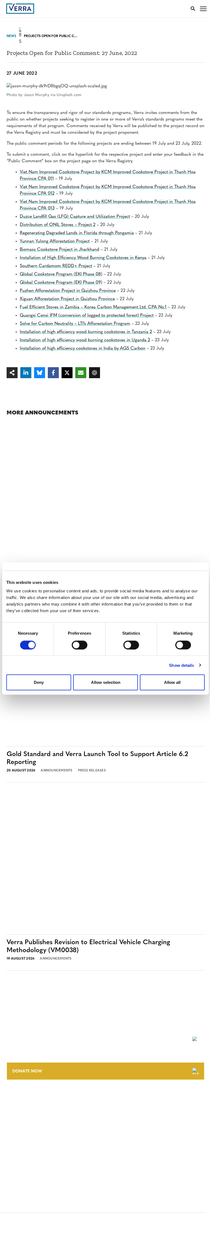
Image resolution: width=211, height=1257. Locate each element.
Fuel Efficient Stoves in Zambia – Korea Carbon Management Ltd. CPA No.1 (93, 307)
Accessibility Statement (31, 1148)
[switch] (79, 644)
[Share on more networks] (12, 372)
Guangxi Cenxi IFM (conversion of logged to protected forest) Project (87, 315)
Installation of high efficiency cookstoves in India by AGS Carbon (82, 348)
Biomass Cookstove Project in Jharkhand (59, 249)
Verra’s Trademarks (27, 1117)
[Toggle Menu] (203, 9)
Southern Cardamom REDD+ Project (56, 266)
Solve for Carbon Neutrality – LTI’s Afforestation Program (75, 324)
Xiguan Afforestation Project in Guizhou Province (67, 299)
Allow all (172, 682)
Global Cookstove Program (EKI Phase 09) (61, 282)
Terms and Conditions (29, 1138)
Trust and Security (26, 1169)
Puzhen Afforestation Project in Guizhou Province (68, 291)
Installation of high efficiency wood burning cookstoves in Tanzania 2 (86, 332)
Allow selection (105, 682)
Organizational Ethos (30, 1127)
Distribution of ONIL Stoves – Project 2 (57, 225)
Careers (15, 1107)
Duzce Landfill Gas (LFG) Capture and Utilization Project (75, 216)
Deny (39, 682)
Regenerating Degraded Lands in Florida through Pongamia (77, 233)
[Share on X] (67, 372)
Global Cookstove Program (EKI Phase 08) (61, 274)
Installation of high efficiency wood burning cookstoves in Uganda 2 (85, 340)
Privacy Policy (21, 1159)
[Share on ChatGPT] (94, 372)
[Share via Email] (80, 372)
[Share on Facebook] (53, 372)
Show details (181, 665)
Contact (15, 1097)
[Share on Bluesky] (39, 372)
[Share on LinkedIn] (25, 372)
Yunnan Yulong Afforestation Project (55, 241)
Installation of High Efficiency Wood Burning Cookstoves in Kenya (83, 258)
